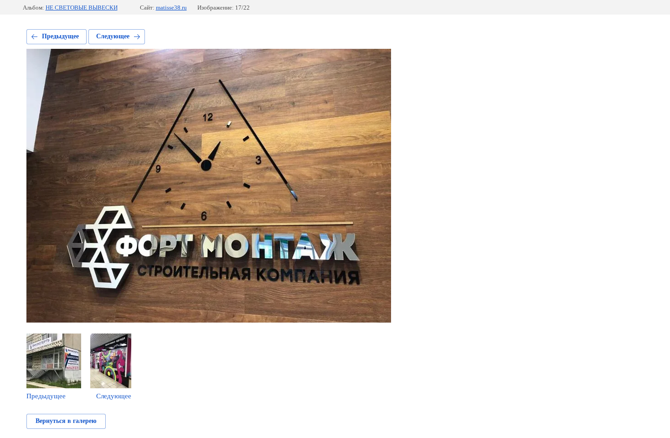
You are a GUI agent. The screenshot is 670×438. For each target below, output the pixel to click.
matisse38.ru (171, 7)
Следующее (112, 36)
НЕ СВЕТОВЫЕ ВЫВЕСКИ (82, 7)
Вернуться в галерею (66, 420)
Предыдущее (60, 36)
